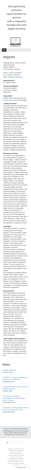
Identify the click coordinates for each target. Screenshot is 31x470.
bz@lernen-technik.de (15, 77)
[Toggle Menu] (4, 50)
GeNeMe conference (9, 370)
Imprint (6, 428)
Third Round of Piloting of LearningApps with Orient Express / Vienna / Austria (14, 398)
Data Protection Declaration (18, 428)
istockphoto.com (17, 98)
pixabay (6, 100)
